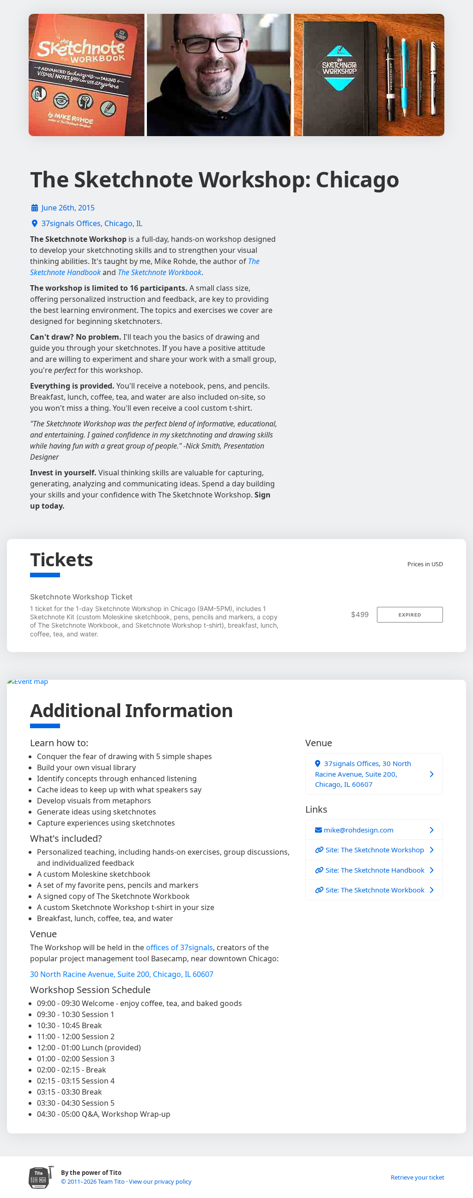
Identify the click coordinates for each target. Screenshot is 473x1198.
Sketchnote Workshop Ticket (81, 596)
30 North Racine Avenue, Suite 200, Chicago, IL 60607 (121, 974)
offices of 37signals (179, 947)
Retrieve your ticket (417, 1177)
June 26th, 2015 (68, 208)
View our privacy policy (160, 1181)
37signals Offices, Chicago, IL (92, 223)
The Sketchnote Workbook (159, 272)
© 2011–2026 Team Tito (93, 1181)
